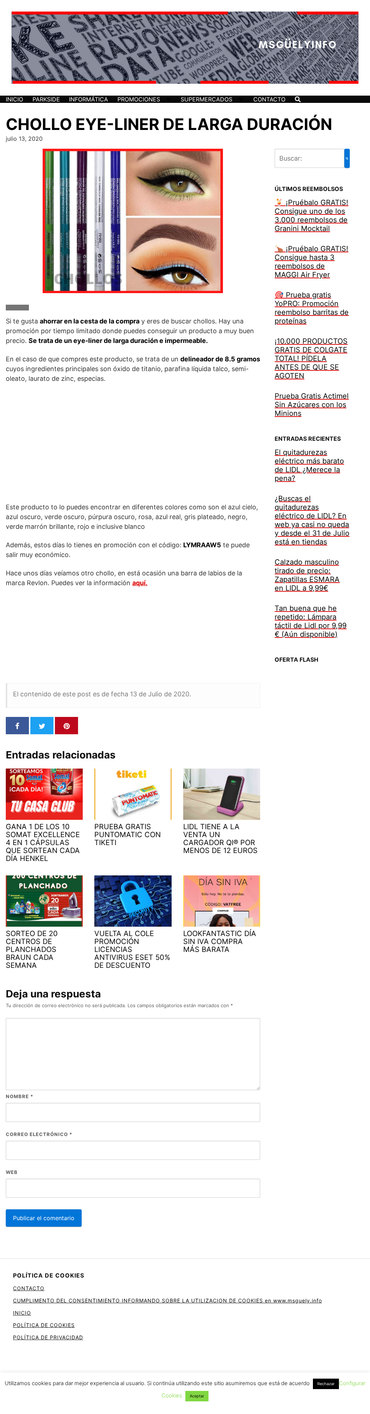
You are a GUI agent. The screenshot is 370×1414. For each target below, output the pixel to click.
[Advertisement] (133, 442)
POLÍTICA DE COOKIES (44, 1325)
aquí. (139, 583)
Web (12, 1172)
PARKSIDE (46, 99)
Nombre (19, 1096)
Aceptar (197, 1395)
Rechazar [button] (326, 1383)
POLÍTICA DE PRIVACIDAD (48, 1337)
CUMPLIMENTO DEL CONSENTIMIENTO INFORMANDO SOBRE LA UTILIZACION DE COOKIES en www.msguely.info (167, 1300)
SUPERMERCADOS (206, 99)
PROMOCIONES (138, 99)
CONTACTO (269, 99)
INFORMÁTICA (88, 99)
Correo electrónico (39, 1134)
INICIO (14, 99)
